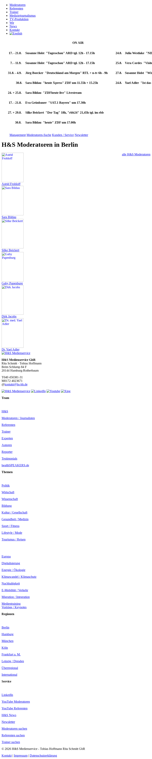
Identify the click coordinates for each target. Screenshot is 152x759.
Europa (6, 556)
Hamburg (7, 634)
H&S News (9, 715)
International (9, 674)
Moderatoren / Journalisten (18, 418)
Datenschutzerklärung (43, 755)
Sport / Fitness (10, 526)
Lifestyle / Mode (12, 532)
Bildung (7, 505)
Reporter (7, 451)
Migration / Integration (16, 597)
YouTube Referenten (15, 708)
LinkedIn (7, 695)
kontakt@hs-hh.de (16, 384)
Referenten (8, 424)
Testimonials (9, 458)
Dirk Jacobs (9, 316)
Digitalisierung (11, 563)
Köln (5, 647)
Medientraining (11, 603)
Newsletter (8, 722)
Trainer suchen (11, 742)
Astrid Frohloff (11, 184)
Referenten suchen (13, 735)
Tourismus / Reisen (14, 539)
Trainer (6, 431)
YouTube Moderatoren (16, 701)
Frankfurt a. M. (11, 654)
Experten (7, 438)
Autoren (7, 445)
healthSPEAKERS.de (15, 465)
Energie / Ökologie (13, 570)
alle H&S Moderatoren (136, 154)
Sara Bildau (9, 217)
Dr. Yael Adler (10, 349)
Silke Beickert (10, 250)
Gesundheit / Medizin (15, 519)
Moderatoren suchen (14, 728)
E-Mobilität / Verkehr (15, 590)
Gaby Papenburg (12, 283)
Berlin (5, 627)
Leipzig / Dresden (13, 661)
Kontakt (7, 755)
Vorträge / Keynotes (14, 607)
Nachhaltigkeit (11, 583)
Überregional (10, 668)
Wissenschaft (10, 499)
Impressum (21, 755)
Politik (6, 485)
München (7, 641)
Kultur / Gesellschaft (14, 512)
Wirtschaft (8, 492)
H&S (5, 411)
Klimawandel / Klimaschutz (19, 576)
